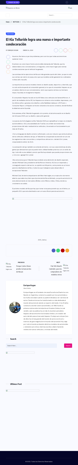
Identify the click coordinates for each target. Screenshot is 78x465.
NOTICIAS (16, 22)
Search (68, 346)
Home (8, 22)
